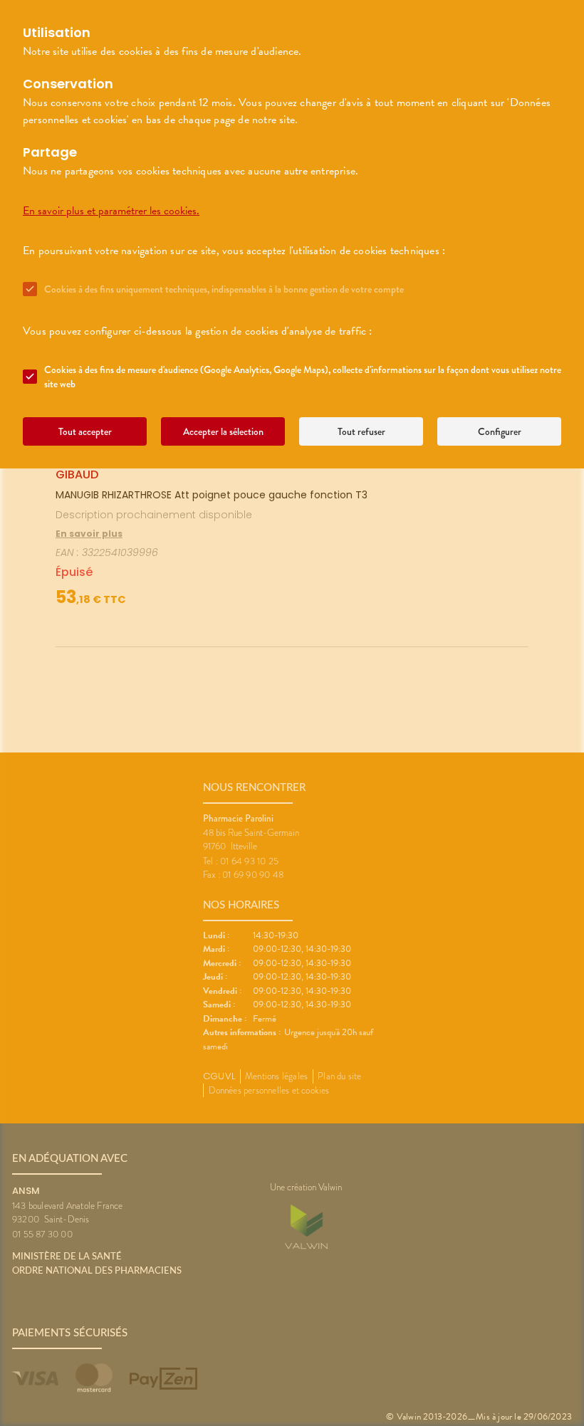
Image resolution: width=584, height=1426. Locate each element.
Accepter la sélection (223, 431)
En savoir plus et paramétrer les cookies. (111, 210)
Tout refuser (361, 431)
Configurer (499, 431)
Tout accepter (85, 431)
